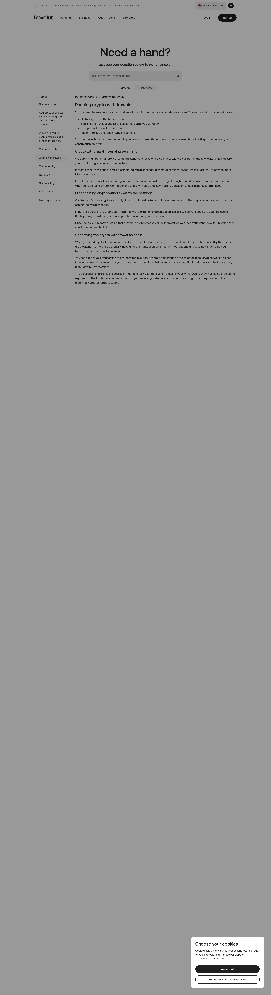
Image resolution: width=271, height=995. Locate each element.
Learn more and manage (209, 958)
